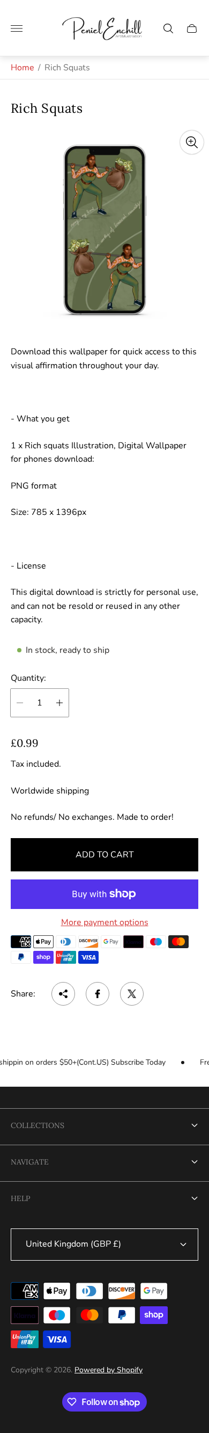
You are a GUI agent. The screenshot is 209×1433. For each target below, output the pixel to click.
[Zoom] (192, 142)
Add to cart (105, 855)
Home (22, 68)
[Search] (168, 28)
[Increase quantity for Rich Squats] (59, 703)
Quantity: (28, 678)
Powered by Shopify (108, 1370)
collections (37, 1125)
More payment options (104, 922)
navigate (30, 1162)
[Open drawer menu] (16, 28)
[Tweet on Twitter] (132, 994)
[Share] (63, 994)
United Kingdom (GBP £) (73, 1244)
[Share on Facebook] (97, 994)
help (20, 1198)
